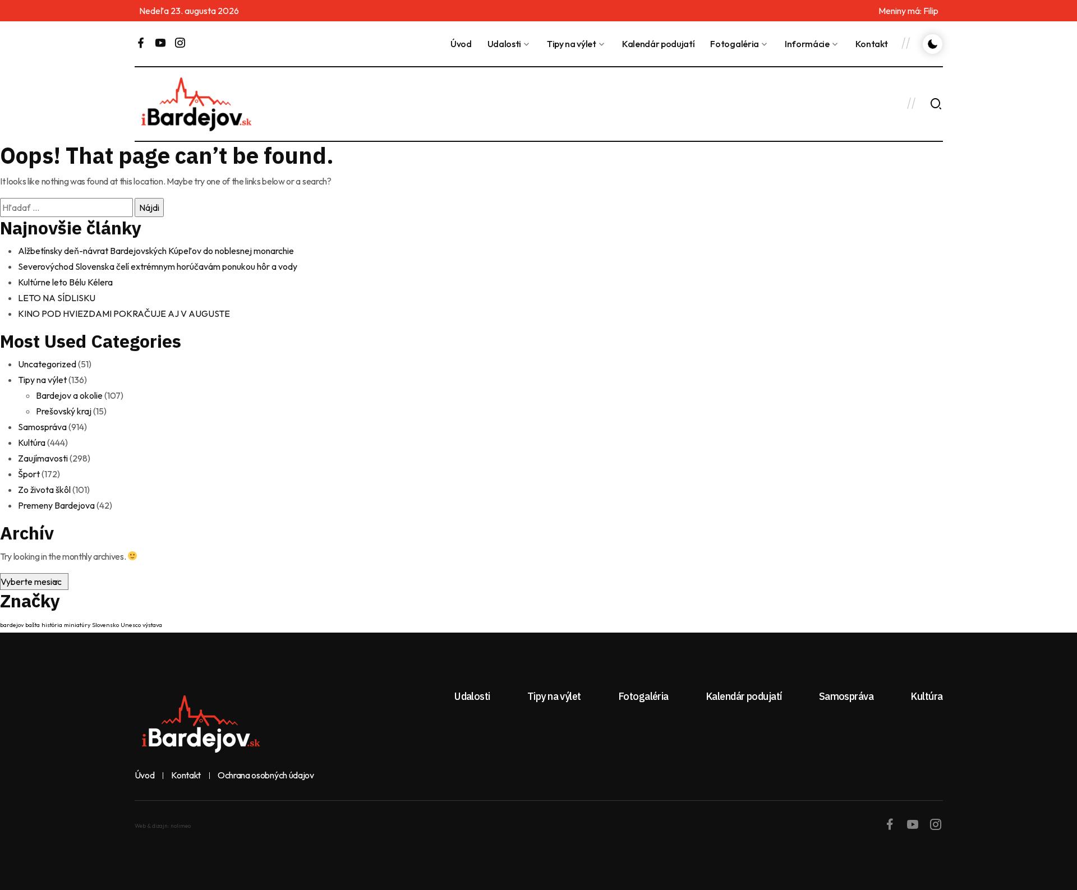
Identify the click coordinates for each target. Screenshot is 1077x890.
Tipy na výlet (571, 43)
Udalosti (504, 43)
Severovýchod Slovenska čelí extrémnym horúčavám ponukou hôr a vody (157, 266)
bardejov (12, 625)
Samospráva (42, 426)
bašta (32, 625)
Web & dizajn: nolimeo (163, 825)
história (52, 625)
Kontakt (871, 43)
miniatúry (77, 625)
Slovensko (105, 625)
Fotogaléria (734, 43)
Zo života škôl (44, 489)
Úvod (461, 43)
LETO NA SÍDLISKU (56, 297)
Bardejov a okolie (69, 395)
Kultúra (31, 442)
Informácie (807, 43)
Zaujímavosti (43, 458)
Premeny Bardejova (56, 505)
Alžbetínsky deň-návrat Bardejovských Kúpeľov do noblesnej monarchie (156, 250)
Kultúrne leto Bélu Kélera (65, 282)
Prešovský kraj (63, 411)
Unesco (131, 625)
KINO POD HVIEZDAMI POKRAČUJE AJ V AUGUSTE (124, 313)
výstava (152, 625)
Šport (29, 473)
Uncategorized (47, 364)
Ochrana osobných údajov (266, 776)
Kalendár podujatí (658, 43)
